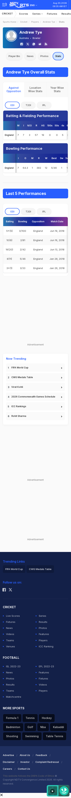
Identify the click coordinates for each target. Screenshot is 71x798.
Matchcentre (13, 696)
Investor (25, 762)
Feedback (41, 755)
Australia (24, 38)
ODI (12, 105)
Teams (10, 640)
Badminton (13, 727)
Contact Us (24, 768)
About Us (25, 755)
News (30, 56)
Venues (10, 646)
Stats (58, 56)
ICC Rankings (18, 406)
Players (35, 22)
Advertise (8, 755)
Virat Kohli (17, 387)
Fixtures (52, 13)
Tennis (30, 718)
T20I (28, 105)
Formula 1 (12, 718)
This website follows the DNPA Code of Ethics (29, 775)
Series (36, 13)
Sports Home (9, 22)
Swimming (32, 736)
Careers (7, 768)
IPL (44, 105)
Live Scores (13, 615)
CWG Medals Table (22, 377)
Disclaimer (9, 762)
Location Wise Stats (35, 89)
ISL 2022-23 (13, 666)
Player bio (14, 56)
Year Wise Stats (57, 89)
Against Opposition (13, 89)
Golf (30, 727)
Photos (44, 56)
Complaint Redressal (47, 762)
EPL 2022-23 (46, 666)
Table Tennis (54, 736)
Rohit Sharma (18, 416)
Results (43, 621)
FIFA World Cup (19, 367)
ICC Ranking (46, 646)
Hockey (47, 718)
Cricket (7, 13)
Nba (43, 727)
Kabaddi (58, 727)
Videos (10, 634)
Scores (23, 13)
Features (44, 634)
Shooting (12, 736)
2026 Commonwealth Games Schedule (33, 396)
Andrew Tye (49, 22)
